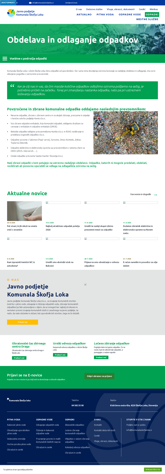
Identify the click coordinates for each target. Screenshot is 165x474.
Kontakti (98, 425)
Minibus (154, 9)
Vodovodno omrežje (16, 439)
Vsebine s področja (28, 58)
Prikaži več (22, 322)
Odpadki (152, 14)
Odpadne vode (130, 14)
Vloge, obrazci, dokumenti (121, 9)
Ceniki (142, 9)
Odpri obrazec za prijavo (99, 376)
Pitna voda (105, 14)
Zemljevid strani (71, 3)
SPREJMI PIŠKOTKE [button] (153, 469)
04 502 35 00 (78, 405)
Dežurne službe (94, 9)
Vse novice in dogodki (144, 193)
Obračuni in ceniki (15, 449)
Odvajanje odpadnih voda (47, 425)
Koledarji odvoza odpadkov (77, 447)
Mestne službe (147, 19)
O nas (79, 9)
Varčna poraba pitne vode (19, 444)
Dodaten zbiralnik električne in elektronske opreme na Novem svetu (138, 229)
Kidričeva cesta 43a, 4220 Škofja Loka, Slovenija (134, 405)
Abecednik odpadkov (74, 425)
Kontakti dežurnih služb (104, 430)
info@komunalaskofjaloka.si (43, 3)
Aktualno (84, 14)
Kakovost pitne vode (16, 425)
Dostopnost (8, 3)
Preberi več (19, 358)
